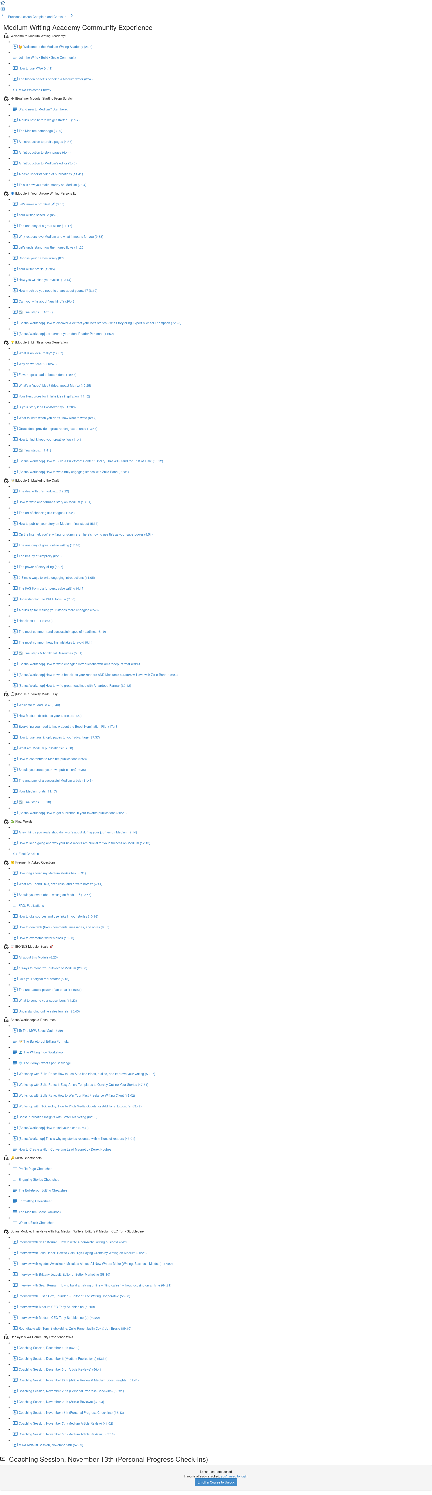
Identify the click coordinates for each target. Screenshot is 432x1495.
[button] (2, 4)
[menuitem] (2, 10)
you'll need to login (234, 1476)
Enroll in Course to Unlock (216, 1482)
